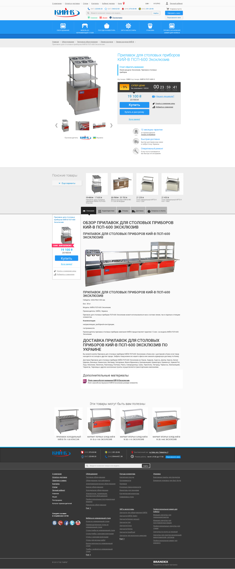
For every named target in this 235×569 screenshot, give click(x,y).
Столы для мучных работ (95, 540)
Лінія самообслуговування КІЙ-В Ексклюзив (108, 380)
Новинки (94, 18)
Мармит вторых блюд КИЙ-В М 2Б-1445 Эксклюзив (166, 437)
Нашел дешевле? (165, 96)
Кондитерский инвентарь (129, 494)
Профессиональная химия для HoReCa (165, 510)
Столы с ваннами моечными (97, 537)
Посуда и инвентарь (127, 474)
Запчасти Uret (125, 522)
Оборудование (68, 42)
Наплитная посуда (127, 477)
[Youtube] (78, 522)
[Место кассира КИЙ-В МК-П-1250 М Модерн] (121, 184)
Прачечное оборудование (96, 505)
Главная (55, 42)
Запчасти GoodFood (127, 532)
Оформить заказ (174, 13)
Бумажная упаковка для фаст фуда (167, 481)
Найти (156, 13)
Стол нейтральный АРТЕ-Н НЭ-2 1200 (146, 200)
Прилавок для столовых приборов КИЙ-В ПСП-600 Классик (95, 201)
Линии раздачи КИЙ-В (125, 42)
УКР (154, 4)
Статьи (85, 3)
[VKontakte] (54, 522)
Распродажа (117, 18)
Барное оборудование (94, 487)
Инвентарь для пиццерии (129, 490)
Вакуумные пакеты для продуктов (166, 477)
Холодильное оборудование (97, 490)
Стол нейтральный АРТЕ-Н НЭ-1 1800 (172, 200)
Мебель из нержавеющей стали (98, 518)
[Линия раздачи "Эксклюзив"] (99, 125)
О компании (57, 3)
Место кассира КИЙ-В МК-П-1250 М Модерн (121, 200)
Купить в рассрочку (134, 111)
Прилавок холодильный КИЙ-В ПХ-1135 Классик (68, 437)
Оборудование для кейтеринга (98, 481)
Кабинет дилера (108, 3)
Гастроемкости (125, 481)
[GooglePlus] (60, 522)
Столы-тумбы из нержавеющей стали (100, 530)
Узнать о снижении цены (165, 103)
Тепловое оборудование (87, 42)
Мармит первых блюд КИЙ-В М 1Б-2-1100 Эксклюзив (101, 437)
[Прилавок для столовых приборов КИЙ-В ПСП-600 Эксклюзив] (83, 85)
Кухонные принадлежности (130, 487)
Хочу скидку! (134, 119)
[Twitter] (72, 522)
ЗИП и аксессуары (127, 509)
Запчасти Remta (126, 529)
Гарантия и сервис (59, 481)
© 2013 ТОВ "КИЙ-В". (60, 562)
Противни (123, 484)
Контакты (95, 3)
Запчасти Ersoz (126, 526)
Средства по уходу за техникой (165, 532)
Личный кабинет (176, 3)
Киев (120, 3)
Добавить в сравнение (164, 107)
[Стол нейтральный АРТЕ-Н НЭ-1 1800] (172, 184)
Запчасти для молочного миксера (133, 536)
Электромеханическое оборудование (100, 484)
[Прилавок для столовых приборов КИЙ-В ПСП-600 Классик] (96, 184)
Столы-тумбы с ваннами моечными (100, 534)
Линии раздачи (107, 42)
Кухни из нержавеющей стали (97, 521)
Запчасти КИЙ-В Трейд (128, 516)
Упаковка (157, 474)
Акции (105, 18)
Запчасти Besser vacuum (129, 519)
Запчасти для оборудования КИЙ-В (133, 513)
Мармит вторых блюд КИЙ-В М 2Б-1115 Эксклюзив (134, 437)
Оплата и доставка (72, 3)
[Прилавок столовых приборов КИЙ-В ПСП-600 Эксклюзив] (82, 125)
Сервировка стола (127, 497)
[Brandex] (168, 562)
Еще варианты (68, 183)
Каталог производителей (62, 503)
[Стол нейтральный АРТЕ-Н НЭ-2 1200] (147, 184)
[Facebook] (66, 522)
